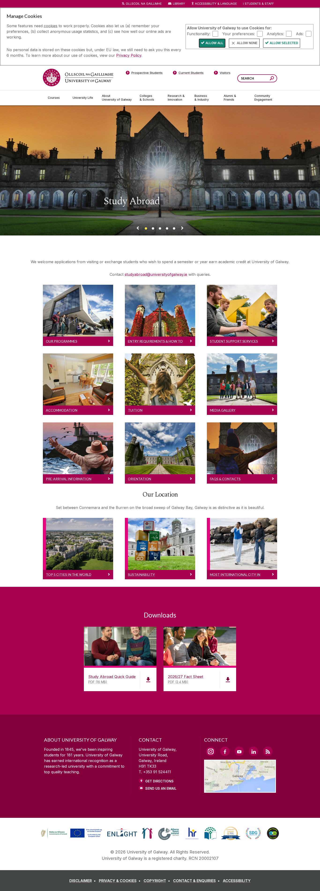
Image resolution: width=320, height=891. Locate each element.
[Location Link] (240, 790)
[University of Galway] (78, 77)
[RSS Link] (267, 751)
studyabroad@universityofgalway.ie (156, 274)
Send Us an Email (160, 788)
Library (179, 3)
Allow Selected (284, 43)
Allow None (247, 43)
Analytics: (275, 33)
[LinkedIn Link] (253, 751)
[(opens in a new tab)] (72, 837)
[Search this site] (272, 79)
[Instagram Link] (210, 751)
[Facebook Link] (225, 751)
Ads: (300, 33)
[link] (71, 833)
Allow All (214, 43)
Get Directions (159, 781)
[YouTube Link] (239, 751)
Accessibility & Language (216, 3)
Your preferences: (238, 33)
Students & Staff (259, 3)
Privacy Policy (128, 55)
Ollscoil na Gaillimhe (144, 3)
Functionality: (198, 33)
